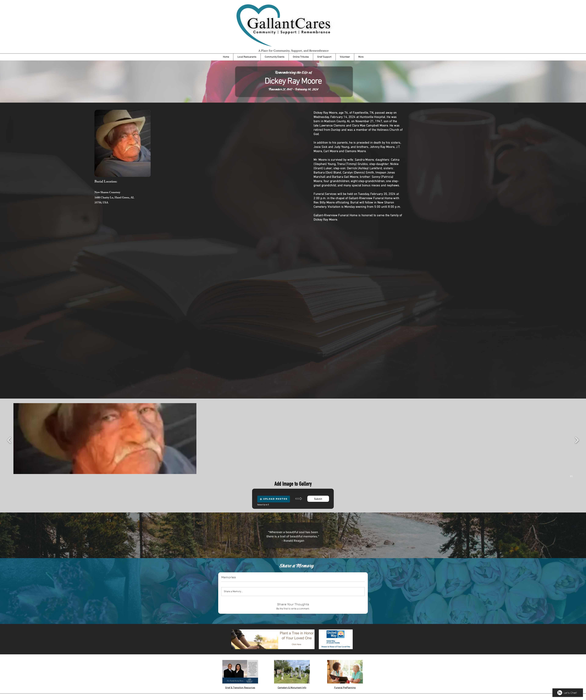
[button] (104, 438)
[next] (576, 440)
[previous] (9, 440)
